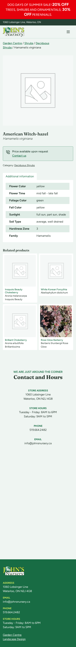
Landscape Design (14, 639)
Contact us (19, 155)
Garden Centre (12, 43)
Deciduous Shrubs (24, 165)
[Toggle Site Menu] (68, 32)
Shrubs (28, 43)
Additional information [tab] (20, 176)
